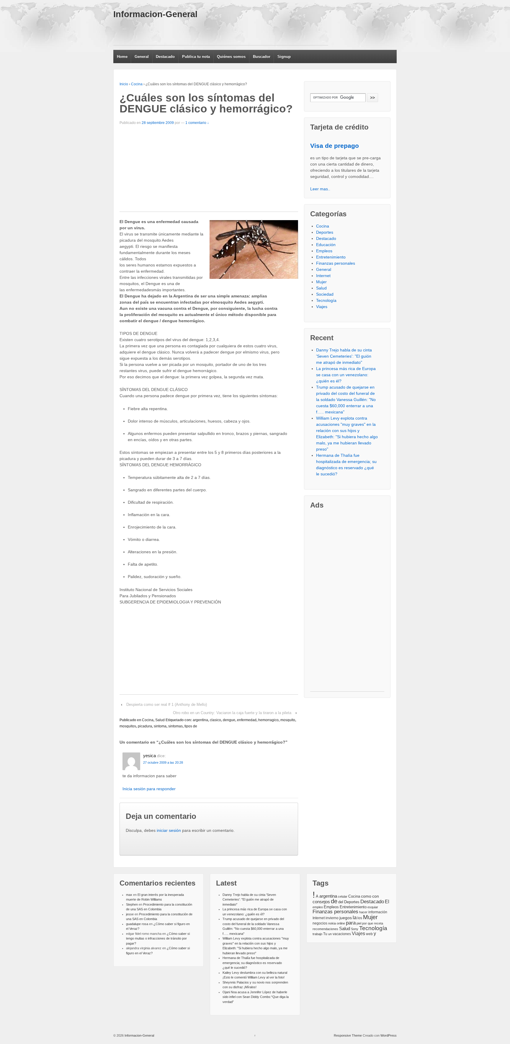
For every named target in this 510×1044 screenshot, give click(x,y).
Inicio (124, 84)
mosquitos (128, 726)
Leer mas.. (320, 188)
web (369, 934)
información (377, 912)
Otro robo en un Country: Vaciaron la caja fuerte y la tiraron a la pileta (232, 713)
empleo (318, 907)
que (370, 923)
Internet (323, 275)
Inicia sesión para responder (149, 788)
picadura (145, 726)
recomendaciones (325, 929)
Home (122, 56)
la (355, 917)
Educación (326, 244)
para (351, 923)
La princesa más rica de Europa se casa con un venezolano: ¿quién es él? (346, 374)
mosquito (287, 720)
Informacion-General (155, 14)
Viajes (321, 306)
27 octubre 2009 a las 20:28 (163, 762)
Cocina (137, 84)
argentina (200, 720)
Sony (354, 929)
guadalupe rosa (137, 924)
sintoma (160, 726)
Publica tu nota (196, 56)
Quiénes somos (231, 56)
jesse (130, 914)
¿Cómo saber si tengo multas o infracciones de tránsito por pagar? (158, 938)
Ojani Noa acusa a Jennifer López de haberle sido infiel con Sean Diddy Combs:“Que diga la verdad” (256, 997)
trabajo (317, 934)
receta (378, 923)
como (366, 896)
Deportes (324, 232)
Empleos (324, 250)
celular (342, 896)
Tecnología (326, 300)
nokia (332, 923)
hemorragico (268, 720)
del (340, 902)
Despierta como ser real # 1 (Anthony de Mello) (166, 704)
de (334, 901)
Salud (160, 720)
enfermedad (246, 720)
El (387, 901)
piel (359, 923)
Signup (284, 56)
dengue (229, 720)
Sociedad (325, 294)
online (341, 923)
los (359, 918)
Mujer (321, 281)
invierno (332, 918)
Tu (325, 934)
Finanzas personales (335, 263)
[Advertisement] (220, 32)
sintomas (175, 726)
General (142, 56)
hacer (363, 912)
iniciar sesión (169, 830)
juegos (345, 917)
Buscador (261, 56)
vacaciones (342, 934)
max (129, 894)
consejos (321, 901)
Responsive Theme (348, 1035)
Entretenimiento (331, 257)
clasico (215, 720)
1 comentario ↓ (197, 123)
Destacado (165, 56)
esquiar (372, 907)
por (364, 923)
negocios (320, 923)
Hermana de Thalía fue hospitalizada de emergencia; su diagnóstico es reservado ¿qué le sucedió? (252, 962)
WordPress (388, 1035)
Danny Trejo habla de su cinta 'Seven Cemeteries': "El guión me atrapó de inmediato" (344, 356)
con (375, 896)
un (330, 934)
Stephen (132, 904)
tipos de (190, 726)
